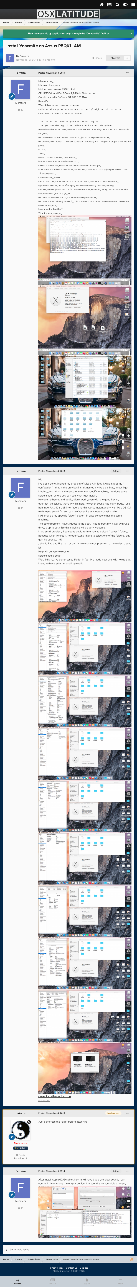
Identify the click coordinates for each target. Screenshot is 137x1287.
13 (21, 109)
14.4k (21, 1154)
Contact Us (71, 1267)
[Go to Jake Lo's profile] (20, 1130)
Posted (51, 72)
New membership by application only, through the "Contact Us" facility (68, 33)
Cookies (84, 1267)
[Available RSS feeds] (131, 1259)
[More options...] (127, 73)
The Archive (48, 59)
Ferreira (24, 56)
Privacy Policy (56, 1267)
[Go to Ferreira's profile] (10, 58)
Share (98, 57)
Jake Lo (21, 1113)
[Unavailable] (84, 250)
